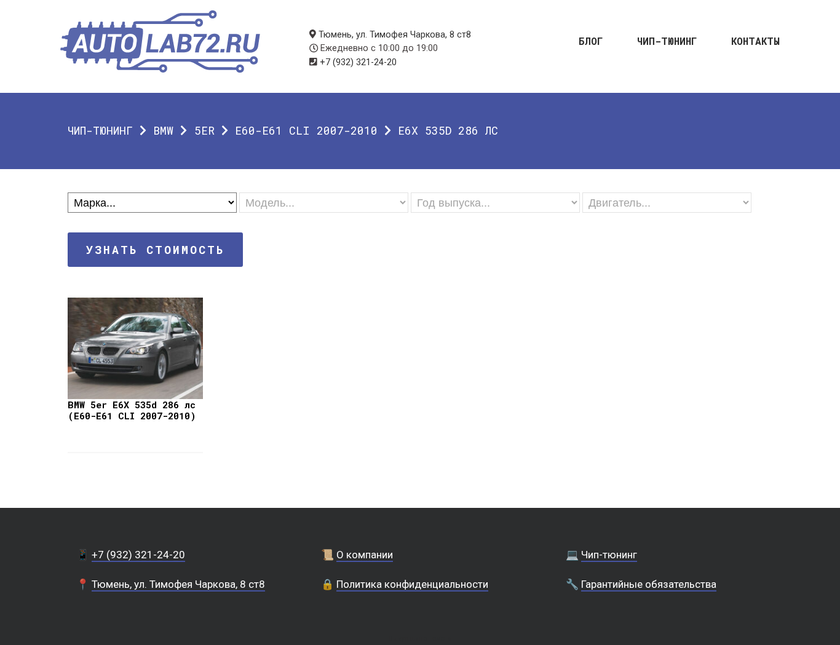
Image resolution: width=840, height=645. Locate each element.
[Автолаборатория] (160, 41)
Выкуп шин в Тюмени (420, 638)
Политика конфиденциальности (412, 584)
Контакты (755, 40)
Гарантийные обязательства (648, 584)
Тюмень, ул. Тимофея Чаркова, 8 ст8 (395, 35)
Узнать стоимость (155, 249)
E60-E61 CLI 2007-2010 (306, 130)
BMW (163, 130)
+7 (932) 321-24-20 (358, 62)
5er (204, 130)
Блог (591, 40)
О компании (364, 554)
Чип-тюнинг (667, 40)
